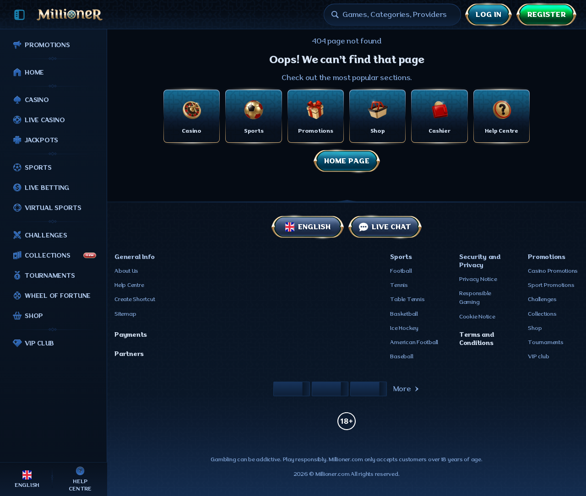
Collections (542, 314)
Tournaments (545, 342)
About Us (126, 271)
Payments (130, 334)
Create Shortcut (134, 299)
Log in (488, 15)
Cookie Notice (477, 316)
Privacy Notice (478, 279)
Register (546, 15)
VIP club (538, 356)
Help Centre (129, 285)
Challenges (542, 299)
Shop (535, 328)
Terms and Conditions (476, 338)
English (314, 227)
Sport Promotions (551, 285)
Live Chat (391, 227)
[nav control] (19, 15)
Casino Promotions (553, 271)
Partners (129, 353)
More (402, 389)
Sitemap (125, 314)
